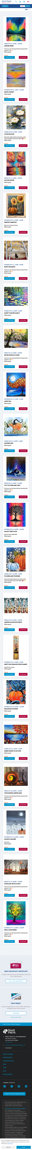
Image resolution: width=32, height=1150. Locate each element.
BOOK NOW (23, 57)
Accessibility (22, 1108)
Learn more (10, 1143)
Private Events (7, 1057)
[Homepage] (17, 1031)
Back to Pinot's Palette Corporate (11, 1024)
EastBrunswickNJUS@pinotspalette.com (15, 1045)
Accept (23, 1147)
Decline (8, 1147)
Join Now (16, 1013)
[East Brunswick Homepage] (7, 1)
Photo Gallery (7, 1074)
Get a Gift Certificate (16, 981)
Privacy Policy (15, 1108)
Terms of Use (8, 1108)
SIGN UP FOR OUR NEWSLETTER (14, 1093)
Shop (4, 1067)
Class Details (9, 57)
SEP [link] (26, 10)
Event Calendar (8, 1054)
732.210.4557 (8, 1048)
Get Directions (9, 1042)
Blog (4, 1071)
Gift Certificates (8, 1061)
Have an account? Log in (16, 1017)
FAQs (4, 1064)
